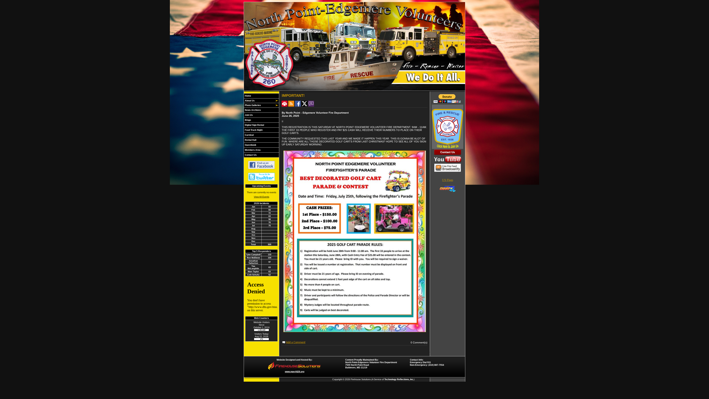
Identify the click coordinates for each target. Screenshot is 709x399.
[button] (259, 101)
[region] (261, 125)
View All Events (261, 197)
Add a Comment (295, 342)
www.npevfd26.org (294, 371)
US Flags (447, 180)
